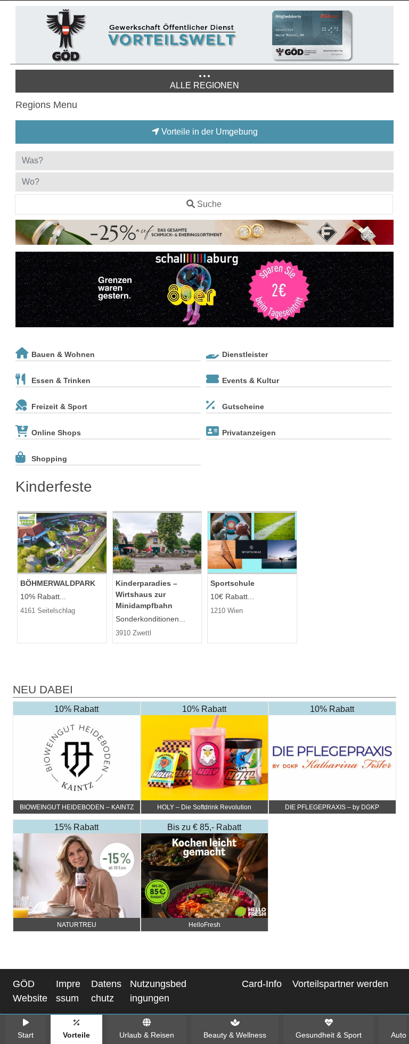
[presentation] (26, 292)
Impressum (68, 991)
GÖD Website (30, 991)
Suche (209, 204)
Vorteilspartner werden (340, 984)
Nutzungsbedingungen (158, 991)
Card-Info (262, 984)
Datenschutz (106, 991)
